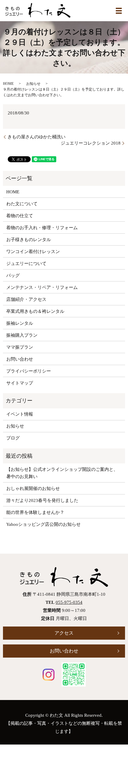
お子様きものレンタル (28, 239)
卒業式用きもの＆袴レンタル (35, 311)
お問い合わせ (19, 359)
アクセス (64, 632)
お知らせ (33, 84)
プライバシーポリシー (28, 371)
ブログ (13, 438)
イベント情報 (19, 414)
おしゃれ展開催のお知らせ (33, 488)
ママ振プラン (19, 347)
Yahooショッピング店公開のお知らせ (43, 524)
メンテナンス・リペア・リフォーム (42, 287)
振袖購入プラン (22, 335)
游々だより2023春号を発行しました (42, 500)
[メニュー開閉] (119, 11)
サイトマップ (19, 383)
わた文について (22, 203)
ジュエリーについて (26, 263)
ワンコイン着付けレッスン (33, 251)
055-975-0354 (69, 602)
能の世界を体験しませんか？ (35, 512)
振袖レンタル (19, 323)
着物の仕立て (19, 215)
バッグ (13, 275)
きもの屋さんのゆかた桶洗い (36, 136)
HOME (8, 84)
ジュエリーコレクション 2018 (91, 143)
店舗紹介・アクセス (26, 299)
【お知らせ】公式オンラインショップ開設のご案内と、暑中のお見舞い (62, 473)
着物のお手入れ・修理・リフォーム (42, 227)
